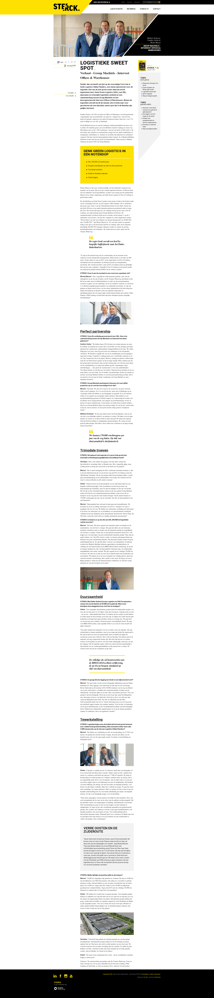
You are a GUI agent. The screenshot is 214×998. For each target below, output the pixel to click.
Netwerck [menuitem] (131, 9)
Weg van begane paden (150, 96)
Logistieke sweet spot (149, 91)
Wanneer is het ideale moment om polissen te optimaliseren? (150, 110)
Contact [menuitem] (156, 9)
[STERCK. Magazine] (67, 7)
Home (123, 2)
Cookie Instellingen (155, 974)
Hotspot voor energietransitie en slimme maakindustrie (149, 120)
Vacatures (137, 2)
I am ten (145, 977)
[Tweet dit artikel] (72, 62)
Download (70, 66)
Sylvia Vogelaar (147, 94)
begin (72, 93)
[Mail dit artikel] (75, 62)
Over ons (129, 2)
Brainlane (157, 977)
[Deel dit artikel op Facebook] (69, 62)
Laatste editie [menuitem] (116, 9)
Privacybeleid (144, 974)
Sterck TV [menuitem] (144, 9)
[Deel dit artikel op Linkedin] (66, 62)
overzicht (71, 96)
